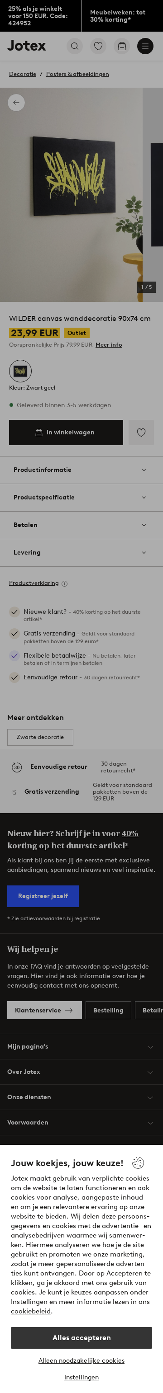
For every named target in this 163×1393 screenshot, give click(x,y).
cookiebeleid (31, 1311)
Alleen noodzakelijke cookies (81, 1361)
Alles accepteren (82, 1337)
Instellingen (81, 1377)
